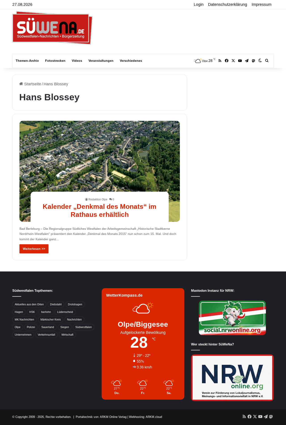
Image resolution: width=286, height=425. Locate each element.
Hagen (19, 312)
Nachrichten (74, 319)
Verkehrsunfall (46, 334)
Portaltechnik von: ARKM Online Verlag (101, 417)
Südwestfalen (83, 327)
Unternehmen (23, 334)
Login (199, 4)
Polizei (31, 327)
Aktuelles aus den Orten (29, 304)
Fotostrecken (55, 60)
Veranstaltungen (101, 60)
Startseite (32, 84)
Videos (77, 60)
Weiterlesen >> (34, 248)
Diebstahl (56, 304)
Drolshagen (75, 304)
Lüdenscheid (65, 312)
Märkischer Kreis (50, 319)
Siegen (64, 327)
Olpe (18, 327)
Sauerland (47, 327)
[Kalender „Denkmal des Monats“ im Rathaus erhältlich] (99, 171)
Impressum (261, 4)
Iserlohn (46, 312)
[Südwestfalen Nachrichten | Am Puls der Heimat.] (52, 28)
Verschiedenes (131, 60)
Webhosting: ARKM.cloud (145, 417)
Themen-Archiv (27, 60)
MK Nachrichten (24, 319)
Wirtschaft (67, 334)
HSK (32, 312)
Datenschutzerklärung (227, 4)
